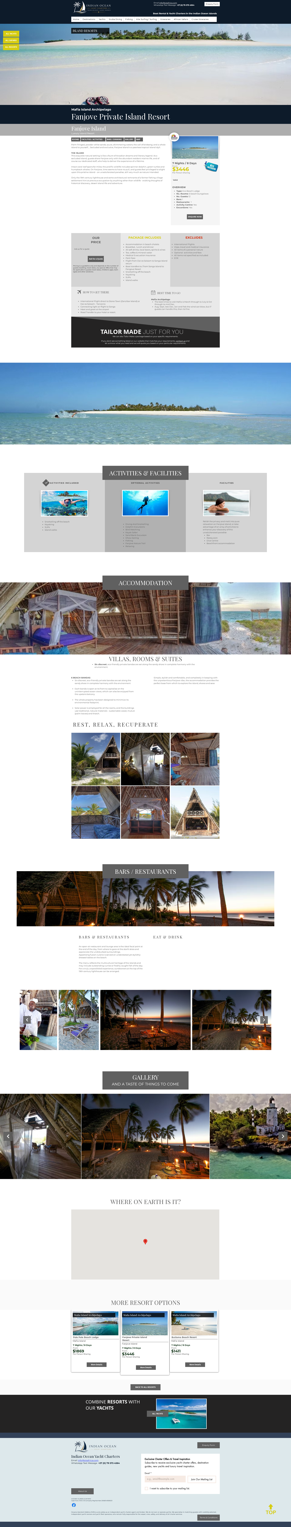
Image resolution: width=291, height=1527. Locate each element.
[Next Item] (264, 1020)
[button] (89, 19)
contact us (181, 341)
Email (148, 1473)
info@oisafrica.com (168, 3)
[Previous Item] (27, 1020)
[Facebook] (73, 1505)
